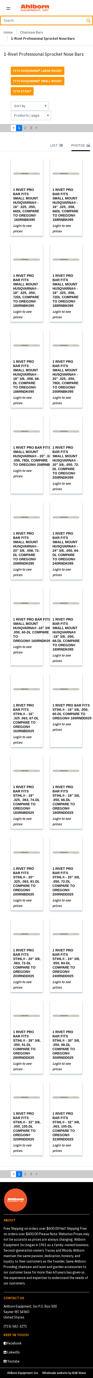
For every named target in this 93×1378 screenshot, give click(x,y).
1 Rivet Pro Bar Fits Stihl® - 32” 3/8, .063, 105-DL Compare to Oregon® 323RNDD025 (66, 1126)
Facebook (13, 1343)
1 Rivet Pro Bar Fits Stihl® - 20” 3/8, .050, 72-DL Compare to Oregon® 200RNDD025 (66, 881)
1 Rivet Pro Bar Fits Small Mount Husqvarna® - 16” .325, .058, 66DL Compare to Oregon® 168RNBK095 (65, 205)
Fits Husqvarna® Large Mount (37, 71)
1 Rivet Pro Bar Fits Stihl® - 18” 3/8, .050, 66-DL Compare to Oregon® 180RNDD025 (66, 800)
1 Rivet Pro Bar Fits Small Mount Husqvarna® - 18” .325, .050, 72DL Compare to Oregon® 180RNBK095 (26, 291)
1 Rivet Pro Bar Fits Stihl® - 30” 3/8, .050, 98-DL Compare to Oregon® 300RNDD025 (66, 1045)
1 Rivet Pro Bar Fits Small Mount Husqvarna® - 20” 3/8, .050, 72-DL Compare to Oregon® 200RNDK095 (65, 462)
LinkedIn (13, 1352)
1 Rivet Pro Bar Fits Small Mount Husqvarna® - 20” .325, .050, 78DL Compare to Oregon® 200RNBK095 (65, 376)
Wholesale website (55, 1373)
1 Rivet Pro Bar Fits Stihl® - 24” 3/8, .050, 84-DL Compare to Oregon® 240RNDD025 (66, 963)
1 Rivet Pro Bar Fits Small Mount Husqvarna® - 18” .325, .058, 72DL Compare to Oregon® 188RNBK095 (65, 291)
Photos (78, 145)
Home (8, 32)
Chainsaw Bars (31, 32)
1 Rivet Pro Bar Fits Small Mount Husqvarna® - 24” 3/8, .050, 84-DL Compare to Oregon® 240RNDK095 (65, 548)
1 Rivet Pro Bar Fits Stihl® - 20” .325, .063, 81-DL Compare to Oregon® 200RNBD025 (26, 881)
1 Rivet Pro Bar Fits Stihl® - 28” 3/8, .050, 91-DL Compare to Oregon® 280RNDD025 (27, 1045)
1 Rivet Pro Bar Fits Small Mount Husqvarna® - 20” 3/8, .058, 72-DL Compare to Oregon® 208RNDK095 (26, 548)
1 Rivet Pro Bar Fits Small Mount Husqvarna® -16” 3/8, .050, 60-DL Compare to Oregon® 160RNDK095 (32, 630)
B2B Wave (79, 1373)
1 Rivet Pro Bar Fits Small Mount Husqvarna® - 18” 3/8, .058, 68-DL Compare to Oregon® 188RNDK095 (26, 376)
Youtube (13, 1361)
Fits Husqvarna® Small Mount (37, 81)
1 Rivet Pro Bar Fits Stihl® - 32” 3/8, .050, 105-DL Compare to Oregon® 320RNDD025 (27, 1126)
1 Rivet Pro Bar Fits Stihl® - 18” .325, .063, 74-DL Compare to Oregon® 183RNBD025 (26, 800)
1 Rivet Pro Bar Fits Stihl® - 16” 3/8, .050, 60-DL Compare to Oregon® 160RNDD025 (72, 711)
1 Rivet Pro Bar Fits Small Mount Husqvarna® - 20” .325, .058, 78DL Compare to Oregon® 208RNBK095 (35, 456)
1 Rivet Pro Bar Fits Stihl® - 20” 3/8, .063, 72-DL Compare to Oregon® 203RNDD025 (27, 963)
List (54, 145)
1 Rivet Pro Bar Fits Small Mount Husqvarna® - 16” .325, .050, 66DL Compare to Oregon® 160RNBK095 (26, 205)
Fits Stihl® (22, 91)
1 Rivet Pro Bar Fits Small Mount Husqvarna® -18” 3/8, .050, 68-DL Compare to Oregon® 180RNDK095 (66, 634)
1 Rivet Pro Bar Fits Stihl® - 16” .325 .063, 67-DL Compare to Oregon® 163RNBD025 (26, 718)
